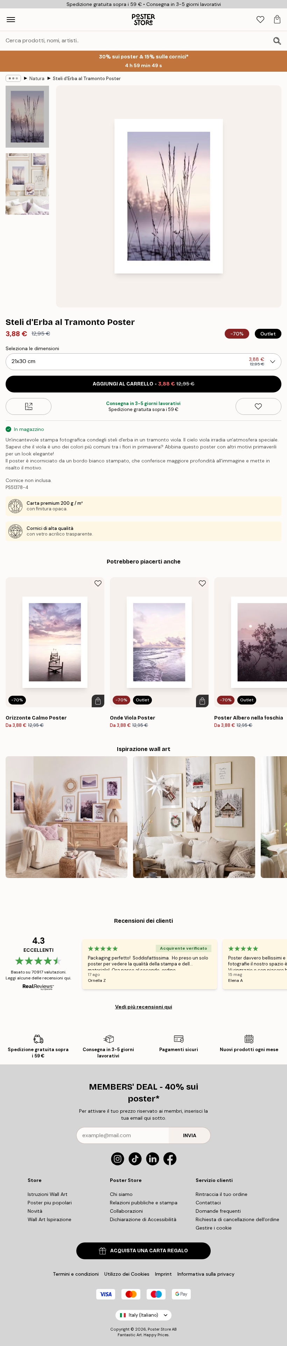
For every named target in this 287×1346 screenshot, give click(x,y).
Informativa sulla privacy (205, 1274)
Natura (36, 79)
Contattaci (208, 1202)
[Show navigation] (11, 19)
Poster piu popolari (50, 1202)
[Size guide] (28, 406)
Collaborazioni (126, 1211)
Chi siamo (121, 1194)
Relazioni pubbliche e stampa (143, 1202)
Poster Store (159, 1329)
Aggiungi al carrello (144, 384)
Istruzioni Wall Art (48, 1194)
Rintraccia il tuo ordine (221, 1194)
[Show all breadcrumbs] (13, 78)
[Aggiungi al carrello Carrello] (98, 701)
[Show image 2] (27, 184)
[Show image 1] (27, 117)
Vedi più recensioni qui (143, 1007)
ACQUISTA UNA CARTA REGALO (149, 1251)
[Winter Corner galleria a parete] (194, 817)
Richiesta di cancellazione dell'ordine (237, 1219)
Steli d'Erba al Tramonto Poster (87, 79)
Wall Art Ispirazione (49, 1219)
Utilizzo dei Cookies (126, 1274)
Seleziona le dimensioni (32, 348)
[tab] (260, 20)
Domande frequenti (218, 1211)
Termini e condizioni (76, 1274)
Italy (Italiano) (143, 1315)
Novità (35, 1211)
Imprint (163, 1274)
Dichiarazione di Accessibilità (143, 1219)
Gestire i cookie (214, 1228)
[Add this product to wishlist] (258, 406)
